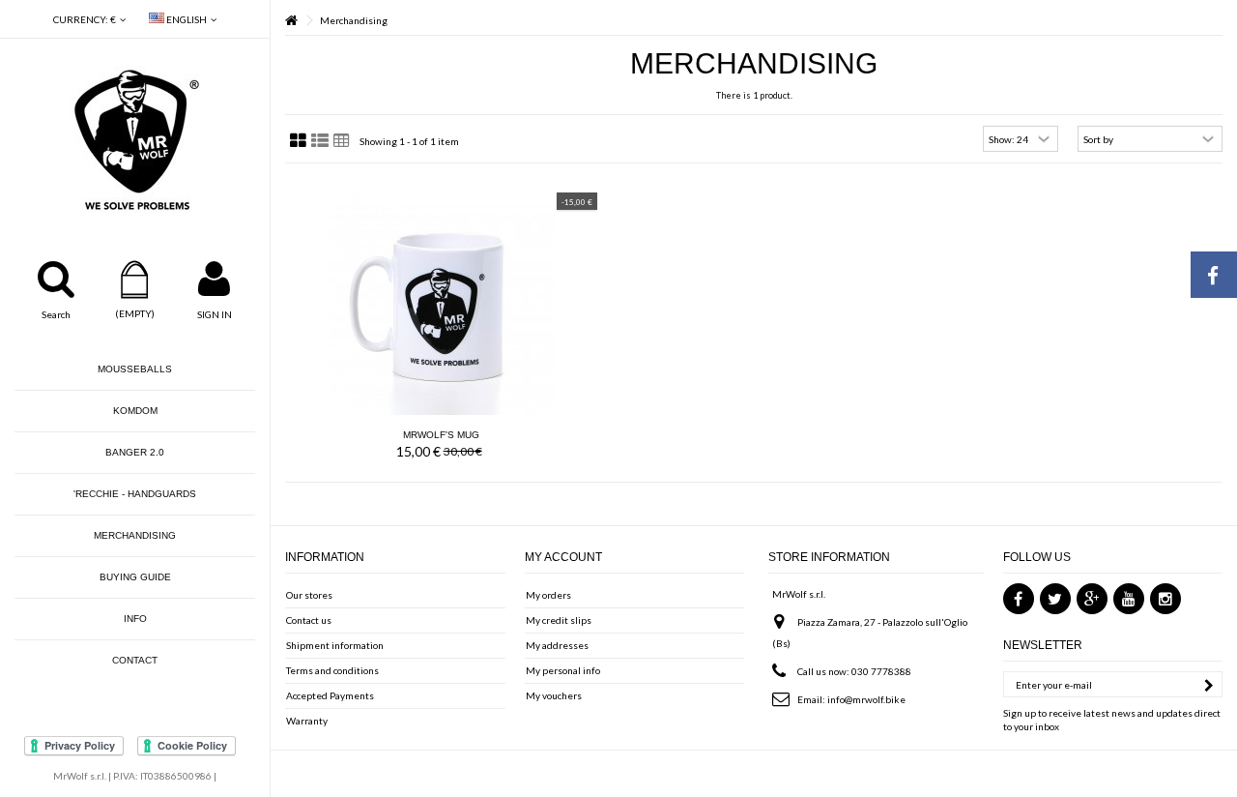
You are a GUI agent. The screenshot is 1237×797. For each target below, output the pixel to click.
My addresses (557, 645)
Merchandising (135, 535)
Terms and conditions (332, 670)
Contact (135, 660)
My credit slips (558, 620)
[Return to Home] (291, 21)
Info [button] (135, 618)
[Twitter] (1055, 598)
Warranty (307, 720)
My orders (548, 595)
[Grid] (298, 141)
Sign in (214, 314)
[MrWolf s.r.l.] (134, 140)
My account (563, 557)
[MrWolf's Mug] (441, 303)
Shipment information (335, 645)
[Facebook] (1018, 598)
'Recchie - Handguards (134, 493)
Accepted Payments (330, 695)
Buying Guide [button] (135, 577)
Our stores (309, 595)
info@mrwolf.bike (866, 699)
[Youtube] (1128, 598)
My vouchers (554, 695)
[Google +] (1092, 598)
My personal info (563, 670)
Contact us (308, 620)
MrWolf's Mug (441, 434)
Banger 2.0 (134, 452)
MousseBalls (135, 369)
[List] (320, 141)
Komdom (135, 410)
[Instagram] (1165, 598)
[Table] (341, 141)
